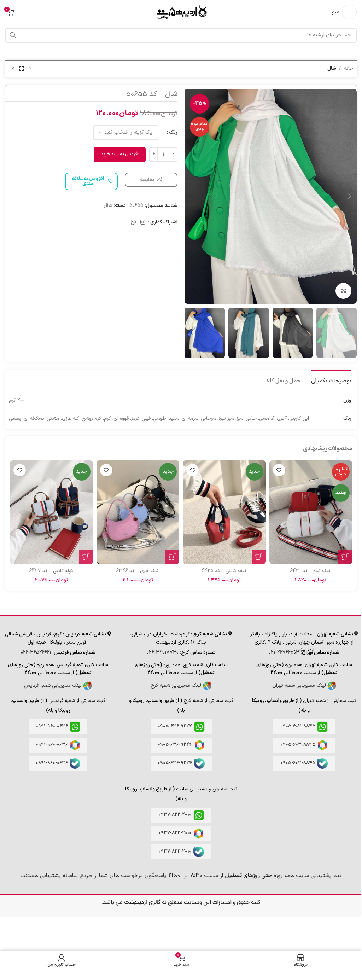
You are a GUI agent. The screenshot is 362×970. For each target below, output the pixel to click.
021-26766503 (284, 652)
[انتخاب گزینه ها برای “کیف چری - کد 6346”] (172, 557)
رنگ (173, 132)
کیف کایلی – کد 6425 (224, 571)
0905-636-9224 (175, 726)
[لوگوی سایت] (180, 12)
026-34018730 (163, 652)
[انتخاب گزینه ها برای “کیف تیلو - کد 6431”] (345, 557)
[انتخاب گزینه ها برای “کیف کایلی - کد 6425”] (259, 557)
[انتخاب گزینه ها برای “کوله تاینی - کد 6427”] (86, 557)
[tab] (331, 380)
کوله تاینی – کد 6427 (51, 571)
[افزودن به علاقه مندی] (279, 470)
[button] (350, 196)
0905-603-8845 (297, 726)
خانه (348, 68)
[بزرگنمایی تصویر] (343, 291)
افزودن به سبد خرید (120, 154)
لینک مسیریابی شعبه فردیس (53, 685)
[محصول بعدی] (13, 69)
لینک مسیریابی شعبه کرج (177, 685)
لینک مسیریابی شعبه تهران (299, 685)
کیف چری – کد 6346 (137, 571)
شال (331, 68)
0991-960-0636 (52, 726)
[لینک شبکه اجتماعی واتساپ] (133, 222)
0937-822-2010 (175, 814)
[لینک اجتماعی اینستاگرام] (143, 222)
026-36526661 (36, 652)
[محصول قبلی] (30, 69)
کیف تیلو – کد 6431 (310, 571)
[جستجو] (12, 35)
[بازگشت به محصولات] (21, 69)
